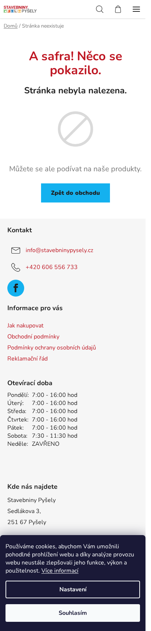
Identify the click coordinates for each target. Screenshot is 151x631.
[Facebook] (15, 288)
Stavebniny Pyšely (31, 500)
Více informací (59, 571)
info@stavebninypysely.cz (59, 250)
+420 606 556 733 (52, 267)
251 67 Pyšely (26, 522)
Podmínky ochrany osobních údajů (51, 348)
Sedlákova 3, (24, 511)
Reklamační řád (27, 359)
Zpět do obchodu (75, 193)
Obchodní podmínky (33, 337)
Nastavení (72, 589)
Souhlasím (73, 613)
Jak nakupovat (25, 326)
